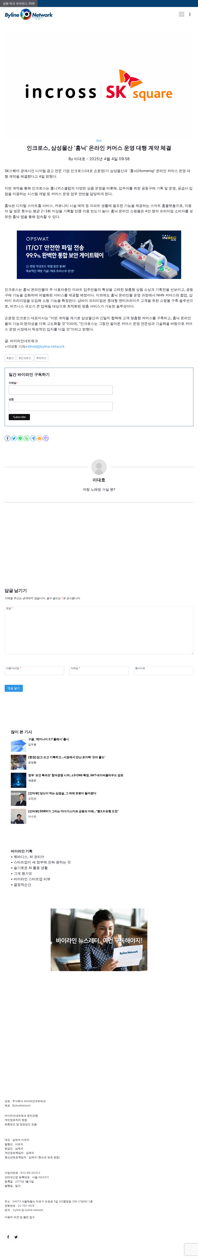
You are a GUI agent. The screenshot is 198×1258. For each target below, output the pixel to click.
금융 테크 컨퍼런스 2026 (19, 3)
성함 (11, 399)
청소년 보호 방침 (48, 1157)
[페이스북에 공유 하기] (8, 438)
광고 (10, 358)
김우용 (32, 744)
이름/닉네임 (13, 668)
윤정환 (32, 762)
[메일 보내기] (40, 438)
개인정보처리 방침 (16, 1119)
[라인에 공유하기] (20, 438)
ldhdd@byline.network (46, 346)
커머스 (41, 358)
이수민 (32, 816)
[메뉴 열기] (189, 14)
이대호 (79, 159)
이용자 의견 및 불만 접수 (20, 1217)
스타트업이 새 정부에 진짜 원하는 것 (42, 862)
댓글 (9, 608)
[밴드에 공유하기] (27, 438)
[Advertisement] (99, 551)
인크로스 (25, 358)
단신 (99, 140)
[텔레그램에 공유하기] (33, 438)
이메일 (13, 383)
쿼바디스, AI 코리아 (29, 857)
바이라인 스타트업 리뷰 (32, 879)
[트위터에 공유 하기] (14, 438)
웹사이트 (140, 668)
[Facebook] (8, 1237)
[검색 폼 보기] (181, 14)
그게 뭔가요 (23, 873)
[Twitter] (16, 1237)
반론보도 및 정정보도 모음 (21, 1124)
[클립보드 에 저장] (46, 438)
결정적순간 (22, 885)
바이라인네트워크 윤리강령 (21, 1115)
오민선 (32, 798)
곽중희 (32, 780)
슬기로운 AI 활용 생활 (31, 868)
